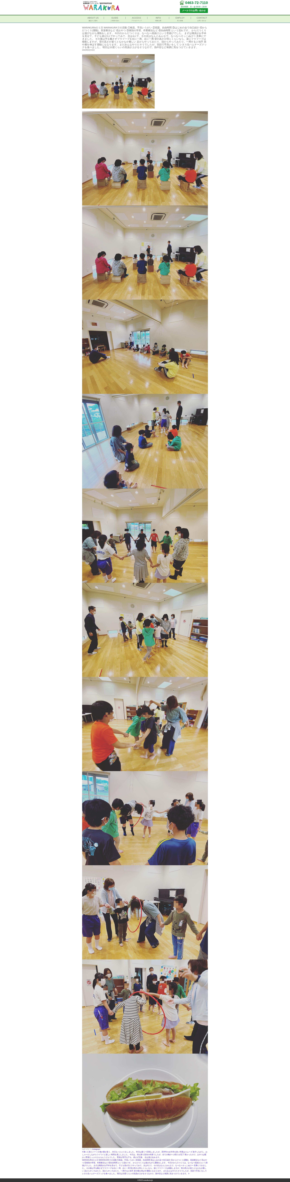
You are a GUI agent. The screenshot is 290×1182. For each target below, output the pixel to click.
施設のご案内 (93, 19)
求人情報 (180, 19)
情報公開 (158, 19)
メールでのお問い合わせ (194, 10)
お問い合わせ (202, 19)
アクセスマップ (136, 19)
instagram (96, 1149)
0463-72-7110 (196, 3)
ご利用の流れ (114, 19)
